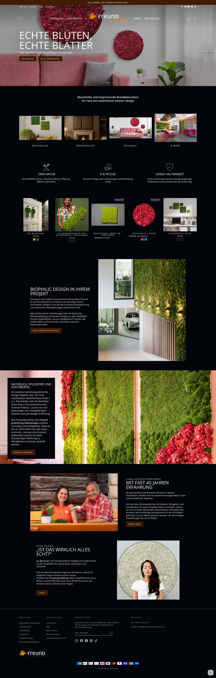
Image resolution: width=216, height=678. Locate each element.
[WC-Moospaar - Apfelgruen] (34, 239)
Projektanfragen (26, 638)
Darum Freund (23, 452)
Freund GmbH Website (29, 642)
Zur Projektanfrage (46, 330)
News (137, 18)
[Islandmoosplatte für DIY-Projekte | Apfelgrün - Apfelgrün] (70, 241)
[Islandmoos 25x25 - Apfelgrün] (182, 239)
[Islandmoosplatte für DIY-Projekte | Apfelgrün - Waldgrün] (73, 241)
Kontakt (33, 6)
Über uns (23, 6)
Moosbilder (22, 401)
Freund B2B (151, 18)
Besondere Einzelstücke (29, 623)
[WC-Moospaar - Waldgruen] (37, 239)
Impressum (51, 623)
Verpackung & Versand (56, 638)
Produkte (56, 18)
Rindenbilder (42, 401)
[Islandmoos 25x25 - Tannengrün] (178, 239)
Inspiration (74, 18)
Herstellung (24, 630)
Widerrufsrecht (53, 634)
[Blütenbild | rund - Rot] (142, 239)
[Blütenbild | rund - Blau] (145, 239)
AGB (48, 627)
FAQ (41, 6)
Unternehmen (25, 627)
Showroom (49, 6)
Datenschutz (51, 630)
